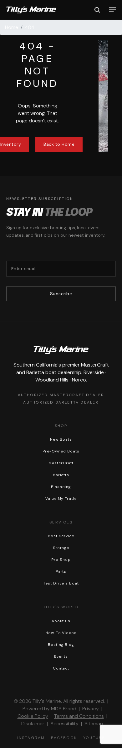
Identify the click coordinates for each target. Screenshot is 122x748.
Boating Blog (61, 644)
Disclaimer (32, 723)
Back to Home (58, 144)
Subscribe (61, 293)
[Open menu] (112, 10)
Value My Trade (61, 498)
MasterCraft (61, 463)
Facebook (64, 737)
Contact (61, 668)
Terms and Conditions (79, 716)
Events (61, 656)
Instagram (31, 737)
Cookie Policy (33, 716)
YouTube (94, 737)
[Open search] (97, 10)
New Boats (61, 439)
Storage (61, 547)
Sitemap (93, 723)
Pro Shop (61, 559)
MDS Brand (63, 708)
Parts (61, 571)
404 (29, 27)
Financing (61, 486)
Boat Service (61, 535)
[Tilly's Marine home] (31, 10)
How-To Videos (61, 632)
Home (11, 27)
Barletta (61, 474)
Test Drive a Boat (61, 583)
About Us (61, 620)
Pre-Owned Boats (61, 451)
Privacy (90, 708)
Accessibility (64, 723)
